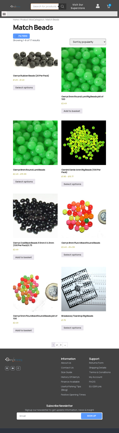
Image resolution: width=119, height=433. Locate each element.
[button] (4, 13)
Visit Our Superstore (78, 6)
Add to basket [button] (72, 111)
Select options (24, 87)
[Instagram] (18, 368)
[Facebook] (7, 368)
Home (16, 19)
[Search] (62, 6)
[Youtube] (13, 368)
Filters (22, 35)
